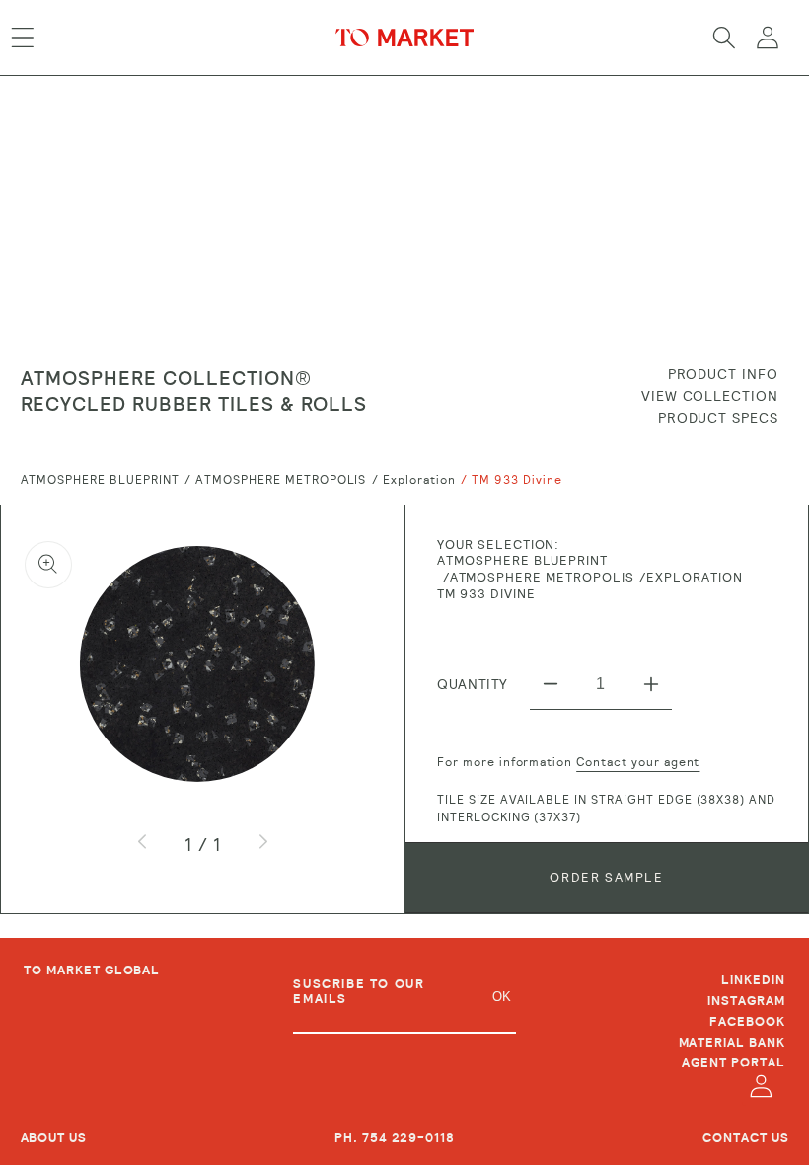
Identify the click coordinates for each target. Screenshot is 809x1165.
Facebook (747, 1022)
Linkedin (753, 981)
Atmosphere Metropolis (280, 480)
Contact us (745, 1138)
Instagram (746, 1001)
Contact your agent (637, 762)
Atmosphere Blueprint (100, 480)
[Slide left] (143, 844)
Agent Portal (733, 1063)
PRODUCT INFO (723, 374)
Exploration (419, 480)
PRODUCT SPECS (718, 418)
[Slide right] (262, 844)
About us (54, 1138)
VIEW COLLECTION (709, 396)
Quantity (472, 684)
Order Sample (606, 877)
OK (501, 996)
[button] (22, 37)
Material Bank (732, 1042)
